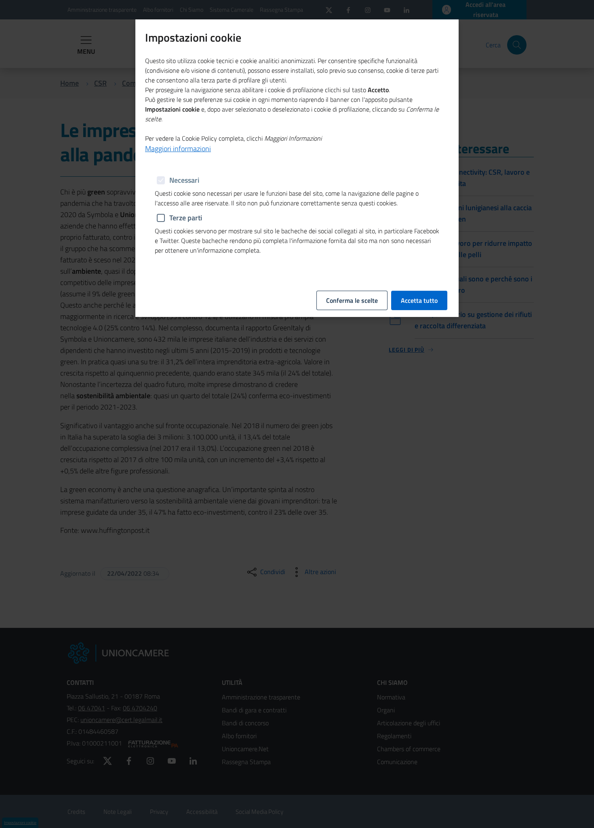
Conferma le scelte (352, 300)
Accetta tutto (419, 300)
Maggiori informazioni (178, 148)
